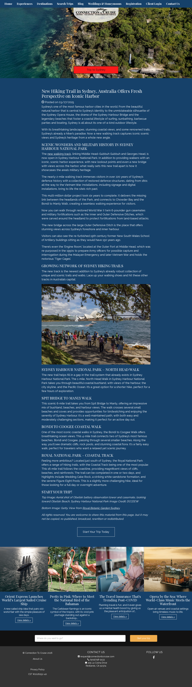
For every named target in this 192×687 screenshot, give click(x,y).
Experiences (24, 4)
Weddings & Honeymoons (104, 4)
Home (8, 4)
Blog (81, 4)
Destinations (44, 4)
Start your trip (143, 638)
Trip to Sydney (96, 69)
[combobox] (80, 638)
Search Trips (65, 4)
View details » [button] (24, 620)
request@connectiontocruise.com (97, 656)
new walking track (59, 153)
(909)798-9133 (97, 659)
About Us (37, 659)
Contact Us (173, 4)
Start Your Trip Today (96, 531)
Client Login (154, 4)
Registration (133, 4)
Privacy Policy (37, 669)
